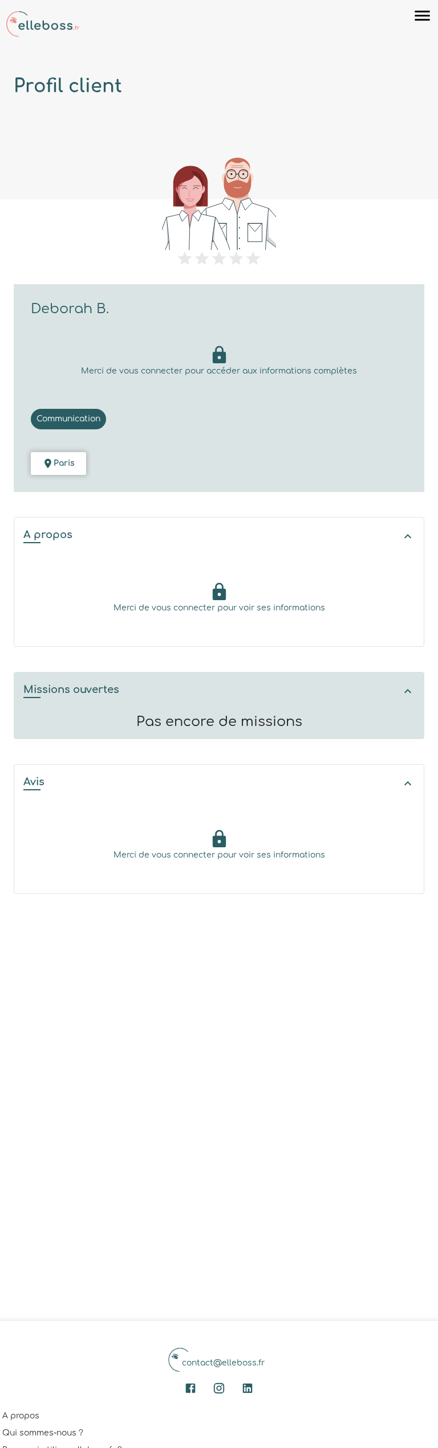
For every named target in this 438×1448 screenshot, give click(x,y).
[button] (219, 536)
